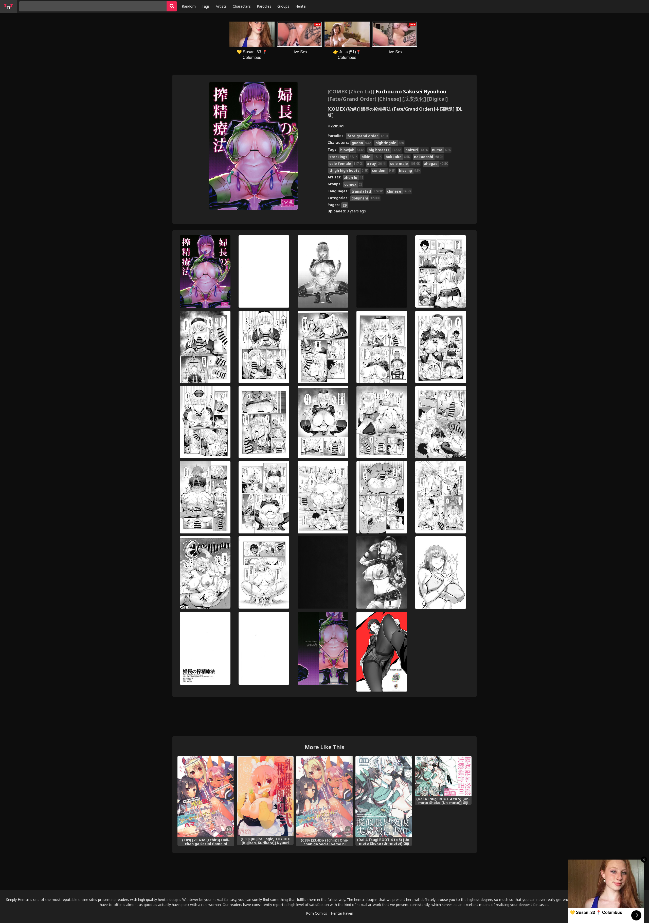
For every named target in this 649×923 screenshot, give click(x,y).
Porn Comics (316, 913)
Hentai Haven (342, 913)
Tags (206, 6)
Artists (221, 6)
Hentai (300, 6)
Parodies (264, 6)
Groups (283, 6)
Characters (242, 6)
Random (189, 6)
